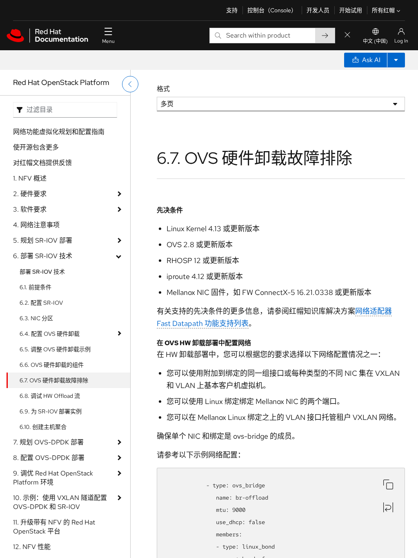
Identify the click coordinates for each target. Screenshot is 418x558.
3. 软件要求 (30, 209)
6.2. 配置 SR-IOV (41, 302)
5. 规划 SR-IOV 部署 (42, 240)
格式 (163, 89)
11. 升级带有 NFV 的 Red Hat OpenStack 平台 (54, 527)
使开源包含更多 (36, 147)
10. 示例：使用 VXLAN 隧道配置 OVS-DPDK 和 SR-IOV (60, 502)
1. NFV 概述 (30, 178)
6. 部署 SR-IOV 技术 (42, 256)
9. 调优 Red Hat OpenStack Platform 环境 (53, 478)
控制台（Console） (272, 10)
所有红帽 (383, 10)
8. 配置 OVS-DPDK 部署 (48, 457)
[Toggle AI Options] (396, 60)
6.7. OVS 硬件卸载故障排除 (54, 380)
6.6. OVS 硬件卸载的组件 (52, 364)
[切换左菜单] (130, 84)
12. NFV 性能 (32, 546)
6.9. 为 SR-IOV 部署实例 (51, 411)
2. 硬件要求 (30, 194)
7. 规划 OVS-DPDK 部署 (48, 442)
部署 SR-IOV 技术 (42, 271)
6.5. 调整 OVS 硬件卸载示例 (55, 349)
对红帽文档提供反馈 (42, 162)
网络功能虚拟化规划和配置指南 (58, 131)
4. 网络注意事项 (36, 225)
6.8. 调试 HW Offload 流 (50, 396)
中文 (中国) (375, 41)
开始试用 (350, 10)
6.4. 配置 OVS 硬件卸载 (50, 333)
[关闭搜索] (347, 35)
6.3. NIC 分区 (36, 318)
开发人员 (318, 10)
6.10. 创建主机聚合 (43, 427)
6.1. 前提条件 (35, 287)
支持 (232, 10)
